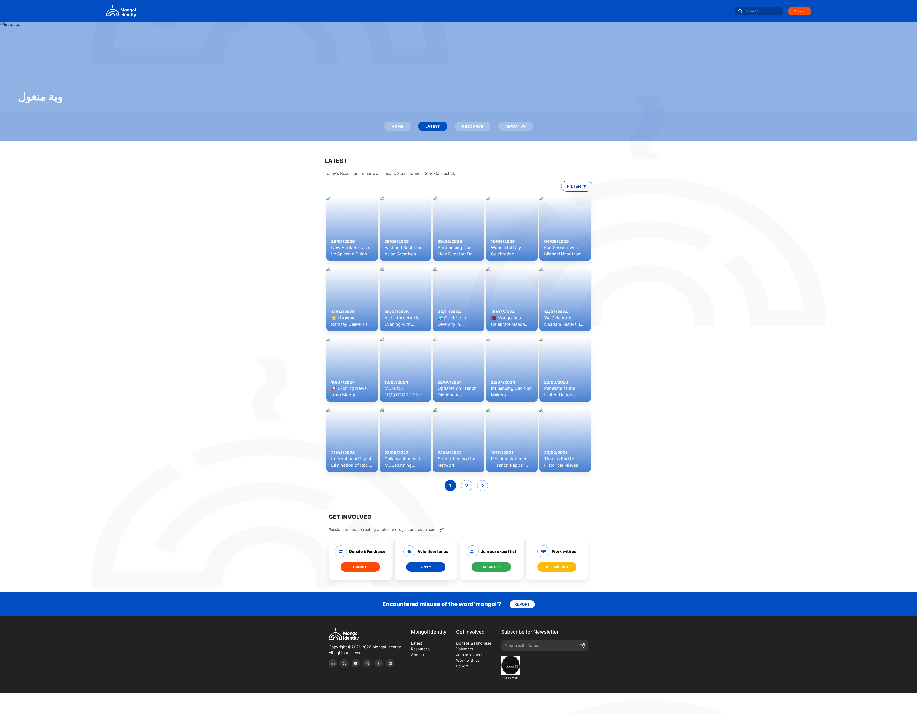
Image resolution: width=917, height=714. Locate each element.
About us (419, 654)
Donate (799, 11)
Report (462, 666)
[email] (390, 663)
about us (515, 126)
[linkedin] (333, 663)
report (522, 604)
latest (432, 126)
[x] (344, 663)
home (397, 126)
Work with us (468, 660)
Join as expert (469, 654)
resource (472, 126)
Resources (420, 648)
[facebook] (378, 663)
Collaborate (556, 567)
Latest (416, 643)
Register (491, 567)
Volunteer (464, 648)
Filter (574, 186)
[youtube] (356, 663)
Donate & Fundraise (473, 643)
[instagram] (367, 663)
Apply (425, 567)
